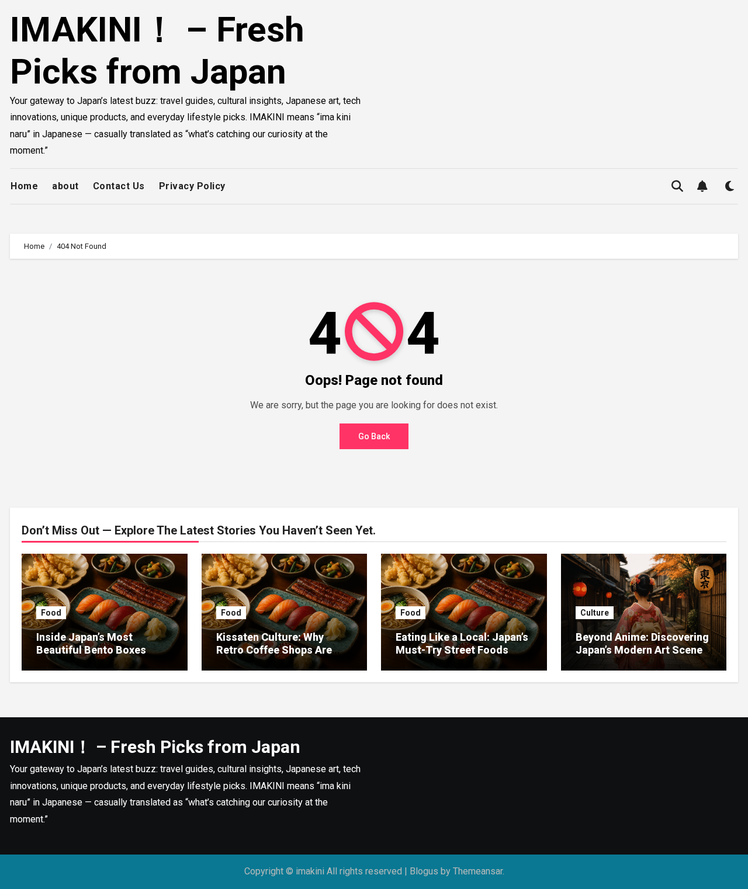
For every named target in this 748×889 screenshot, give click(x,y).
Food (51, 612)
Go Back (374, 436)
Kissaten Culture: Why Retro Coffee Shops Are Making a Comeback (274, 649)
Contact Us (119, 186)
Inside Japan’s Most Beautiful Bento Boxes (91, 643)
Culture (594, 612)
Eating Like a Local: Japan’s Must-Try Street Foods (462, 643)
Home (24, 186)
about (65, 186)
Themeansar (478, 871)
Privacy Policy (192, 186)
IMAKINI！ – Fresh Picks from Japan (157, 50)
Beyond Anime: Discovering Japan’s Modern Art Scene (642, 643)
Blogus (424, 871)
